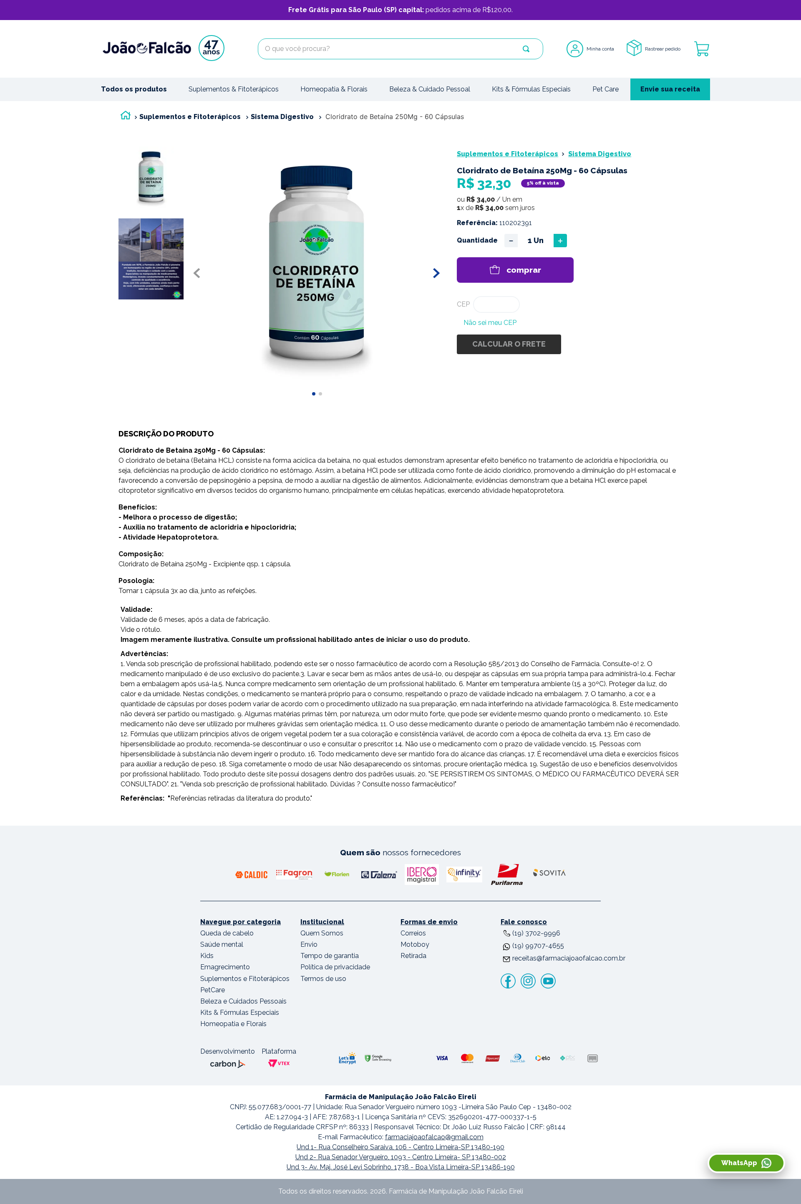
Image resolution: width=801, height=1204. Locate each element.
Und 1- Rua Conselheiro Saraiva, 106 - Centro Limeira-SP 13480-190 (400, 1147)
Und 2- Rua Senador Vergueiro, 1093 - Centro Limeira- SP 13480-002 (400, 1157)
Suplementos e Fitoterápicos (190, 117)
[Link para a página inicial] (125, 117)
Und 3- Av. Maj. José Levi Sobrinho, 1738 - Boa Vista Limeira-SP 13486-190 (401, 1167)
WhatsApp (739, 1163)
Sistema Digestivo (282, 117)
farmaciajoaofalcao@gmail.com (434, 1137)
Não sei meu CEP (489, 323)
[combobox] (400, 48)
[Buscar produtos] (526, 49)
